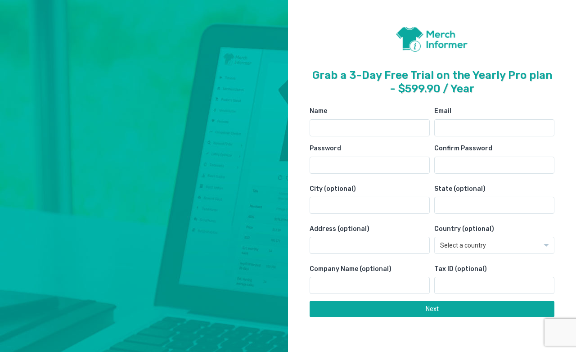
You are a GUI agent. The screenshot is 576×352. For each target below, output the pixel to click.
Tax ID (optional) (460, 269)
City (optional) (333, 189)
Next (432, 308)
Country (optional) (464, 229)
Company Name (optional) (351, 269)
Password (325, 148)
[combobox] (494, 245)
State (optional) (460, 189)
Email (442, 111)
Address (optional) (339, 229)
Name (318, 111)
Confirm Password (463, 148)
